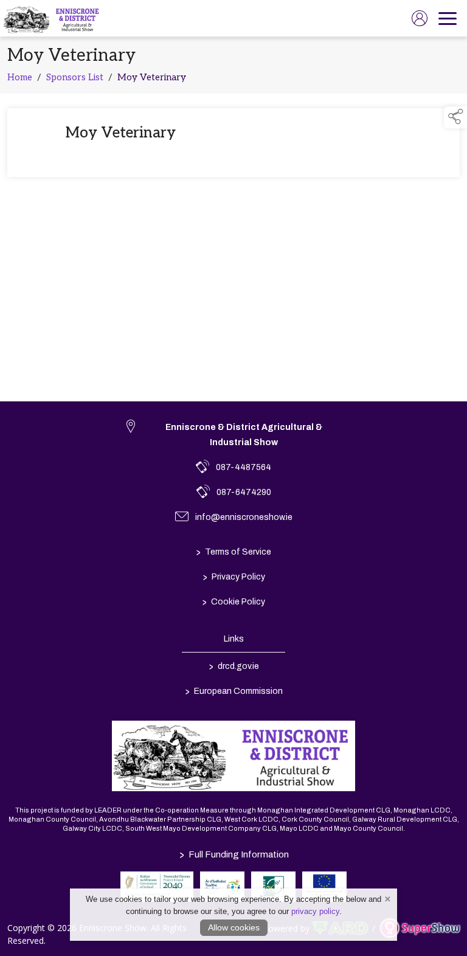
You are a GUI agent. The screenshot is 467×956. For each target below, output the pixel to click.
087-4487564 (243, 467)
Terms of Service (233, 551)
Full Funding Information (233, 854)
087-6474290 (243, 492)
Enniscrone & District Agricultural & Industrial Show (243, 435)
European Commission (233, 690)
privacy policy (315, 911)
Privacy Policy (233, 576)
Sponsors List (74, 77)
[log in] (419, 18)
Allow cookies (234, 927)
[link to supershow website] (420, 928)
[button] (455, 117)
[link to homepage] (52, 18)
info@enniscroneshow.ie (243, 517)
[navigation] (447, 18)
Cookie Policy (233, 601)
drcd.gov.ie (233, 665)
